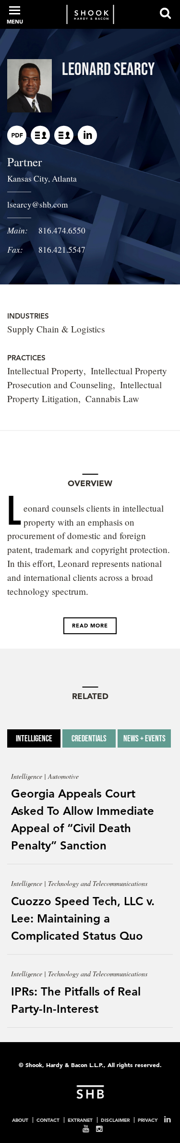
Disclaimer (115, 1120)
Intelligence (34, 738)
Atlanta (64, 178)
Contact (48, 1120)
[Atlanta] (63, 135)
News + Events (144, 738)
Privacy (147, 1120)
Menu (15, 21)
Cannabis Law (112, 399)
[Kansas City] (40, 135)
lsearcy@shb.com (37, 204)
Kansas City (27, 178)
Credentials (89, 738)
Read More (90, 625)
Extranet (80, 1120)
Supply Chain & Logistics (56, 329)
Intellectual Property (45, 371)
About (20, 1120)
